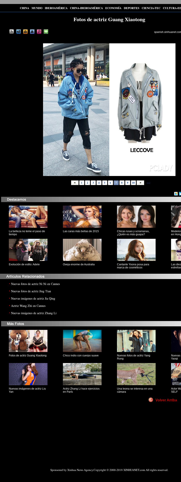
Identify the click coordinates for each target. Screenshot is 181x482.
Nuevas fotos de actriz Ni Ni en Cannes (35, 284)
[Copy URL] (32, 31)
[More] (46, 31)
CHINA (24, 8)
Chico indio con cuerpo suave (81, 355)
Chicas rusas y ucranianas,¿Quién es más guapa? (133, 233)
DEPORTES (131, 8)
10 (133, 183)
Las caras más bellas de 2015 (81, 231)
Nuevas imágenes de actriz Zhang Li (34, 313)
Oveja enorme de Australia (79, 264)
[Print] (25, 31)
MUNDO (37, 8)
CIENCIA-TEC (151, 8)
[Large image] (39, 31)
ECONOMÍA (113, 8)
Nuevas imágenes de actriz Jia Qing (33, 298)
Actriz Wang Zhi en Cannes (28, 306)
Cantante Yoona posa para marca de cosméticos (133, 266)
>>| (148, 182)
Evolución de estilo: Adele (24, 264)
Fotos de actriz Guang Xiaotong (28, 355)
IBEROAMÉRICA (56, 8)
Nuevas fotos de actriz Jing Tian (31, 291)
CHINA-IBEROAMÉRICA (86, 8)
